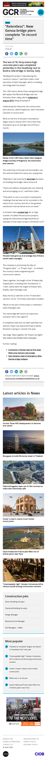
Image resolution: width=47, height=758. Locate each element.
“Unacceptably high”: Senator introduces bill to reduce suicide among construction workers (25, 659)
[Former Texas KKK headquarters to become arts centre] (23, 409)
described (31, 179)
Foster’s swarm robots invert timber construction (23, 670)
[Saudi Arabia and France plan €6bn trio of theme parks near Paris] (23, 537)
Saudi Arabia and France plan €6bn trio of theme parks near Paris (24, 686)
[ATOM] (13, 754)
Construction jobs (16, 596)
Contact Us (8, 744)
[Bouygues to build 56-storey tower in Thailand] (23, 442)
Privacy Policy (30, 742)
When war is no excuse (18, 678)
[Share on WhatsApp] (21, 53)
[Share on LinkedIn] (16, 53)
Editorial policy (31, 744)
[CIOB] (34, 753)
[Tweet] (11, 53)
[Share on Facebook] (6, 53)
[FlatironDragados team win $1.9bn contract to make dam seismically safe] (23, 472)
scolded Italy (22, 212)
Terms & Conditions (11, 742)
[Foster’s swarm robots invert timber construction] (23, 505)
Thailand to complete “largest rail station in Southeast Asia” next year (25, 648)
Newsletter (8, 739)
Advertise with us (31, 739)
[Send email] (25, 53)
